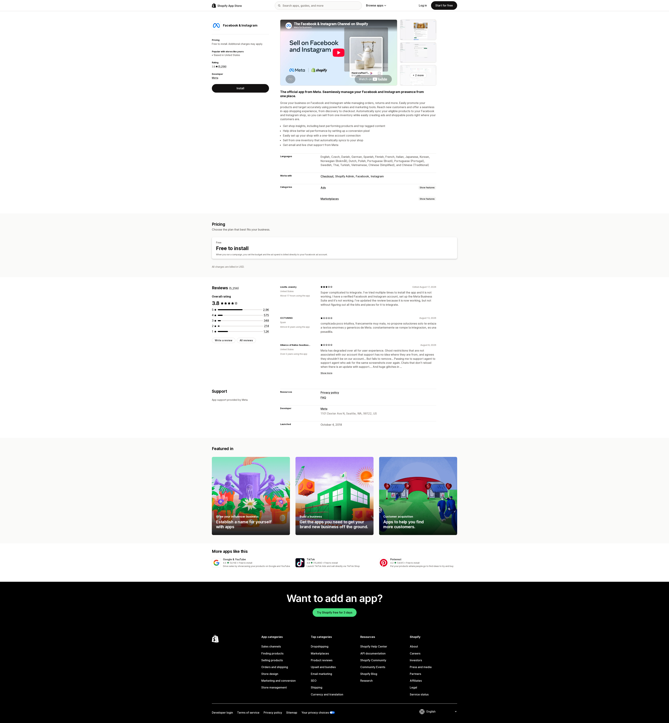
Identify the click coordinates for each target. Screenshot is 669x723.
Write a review (223, 340)
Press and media (421, 667)
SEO (314, 680)
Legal (413, 687)
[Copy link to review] (298, 286)
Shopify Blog (368, 674)
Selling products (272, 660)
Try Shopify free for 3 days (334, 612)
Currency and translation (327, 694)
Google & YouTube (234, 559)
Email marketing (321, 674)
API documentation (373, 653)
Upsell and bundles (323, 667)
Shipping (316, 687)
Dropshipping (319, 646)
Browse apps (374, 5)
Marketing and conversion (278, 680)
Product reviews (321, 660)
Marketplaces (330, 199)
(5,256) (222, 66)
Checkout (327, 176)
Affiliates (416, 680)
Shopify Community (373, 660)
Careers (415, 653)
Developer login (222, 712)
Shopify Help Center (373, 646)
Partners (415, 674)
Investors (416, 660)
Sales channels (271, 646)
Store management (274, 687)
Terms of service (248, 712)
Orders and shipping (274, 667)
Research (366, 680)
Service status (419, 694)
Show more (326, 373)
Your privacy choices (315, 712)
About (414, 646)
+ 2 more (418, 75)
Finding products (272, 653)
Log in (423, 5)
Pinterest (395, 559)
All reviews (246, 340)
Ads (323, 187)
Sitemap (291, 712)
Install (240, 88)
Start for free (444, 5)
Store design (269, 674)
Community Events (372, 667)
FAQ (323, 397)
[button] (251, 563)
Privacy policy (330, 392)
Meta (215, 77)
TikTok (311, 559)
